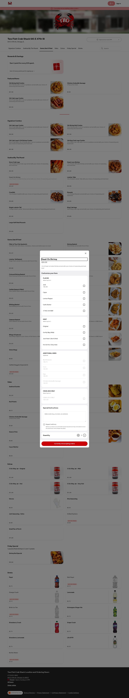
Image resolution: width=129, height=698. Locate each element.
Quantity (46, 435)
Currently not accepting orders (64, 444)
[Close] (86, 253)
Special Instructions (50, 408)
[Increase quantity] (84, 435)
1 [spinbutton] (81, 435)
